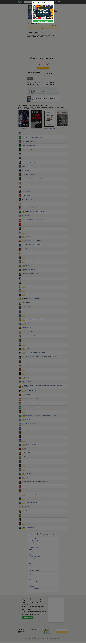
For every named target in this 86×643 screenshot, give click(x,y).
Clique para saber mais (43, 21)
